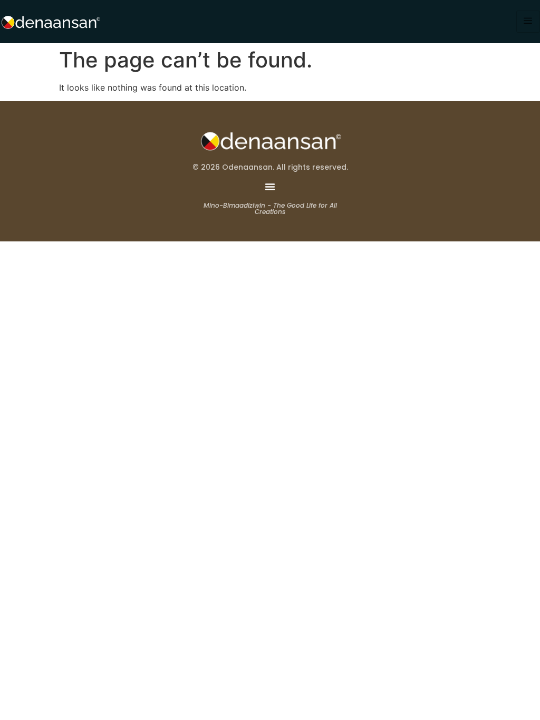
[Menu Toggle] (270, 186)
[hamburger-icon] (528, 22)
